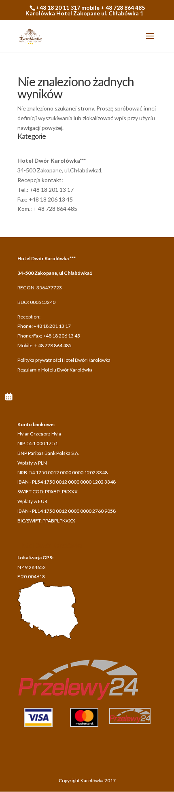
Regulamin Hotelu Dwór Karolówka (55, 370)
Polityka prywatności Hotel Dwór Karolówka (63, 360)
